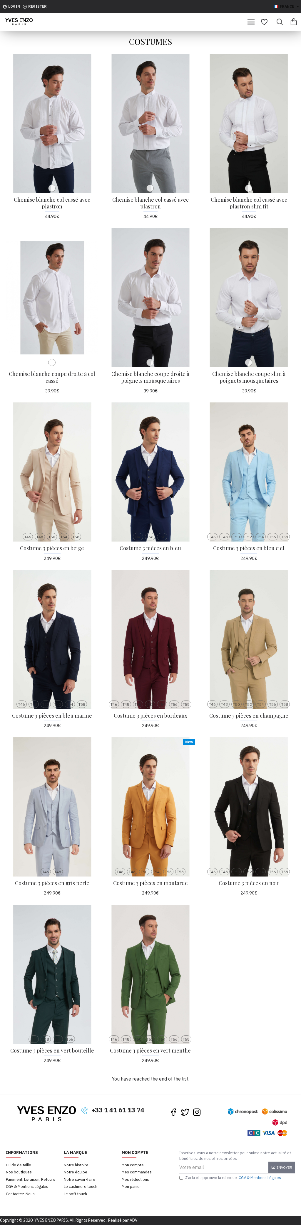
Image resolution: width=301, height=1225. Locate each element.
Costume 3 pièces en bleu (150, 548)
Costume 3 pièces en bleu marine (52, 715)
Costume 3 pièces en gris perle (52, 883)
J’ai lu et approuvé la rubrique (233, 1177)
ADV (134, 1220)
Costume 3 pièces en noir (249, 883)
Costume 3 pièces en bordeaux (150, 715)
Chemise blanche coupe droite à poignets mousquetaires (150, 377)
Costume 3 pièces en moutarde (150, 883)
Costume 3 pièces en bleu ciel (249, 548)
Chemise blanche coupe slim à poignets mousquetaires (248, 377)
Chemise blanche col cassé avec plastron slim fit (249, 203)
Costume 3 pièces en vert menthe (150, 1050)
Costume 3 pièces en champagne (248, 715)
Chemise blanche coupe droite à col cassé (52, 377)
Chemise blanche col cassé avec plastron (52, 203)
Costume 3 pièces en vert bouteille (52, 1050)
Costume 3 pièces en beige (52, 548)
